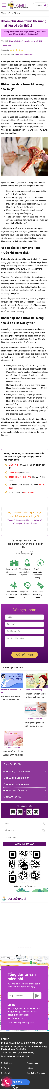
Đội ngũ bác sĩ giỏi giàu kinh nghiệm (24, 572)
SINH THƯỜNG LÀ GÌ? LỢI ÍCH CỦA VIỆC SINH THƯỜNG (13, 754)
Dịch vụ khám (32, 1063)
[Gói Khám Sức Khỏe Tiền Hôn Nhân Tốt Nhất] (12, 680)
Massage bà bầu (13, 797)
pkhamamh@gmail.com (18, 1056)
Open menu (4, 5)
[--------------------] (24, 922)
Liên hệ (7, 1073)
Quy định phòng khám (36, 1073)
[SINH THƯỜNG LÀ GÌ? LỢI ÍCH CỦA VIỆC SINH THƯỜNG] (13, 738)
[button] (17, 955)
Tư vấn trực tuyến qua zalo (25, 886)
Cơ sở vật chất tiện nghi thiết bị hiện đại (12, 572)
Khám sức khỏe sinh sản (17, 784)
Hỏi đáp (30, 1068)
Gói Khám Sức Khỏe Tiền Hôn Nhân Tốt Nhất (10, 699)
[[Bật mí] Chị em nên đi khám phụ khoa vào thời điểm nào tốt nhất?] (37, 680)
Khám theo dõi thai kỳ (33, 719)
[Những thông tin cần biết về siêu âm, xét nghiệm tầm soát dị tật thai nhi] (35, 709)
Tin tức (7, 1068)
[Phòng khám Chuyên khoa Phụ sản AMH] (19, 5)
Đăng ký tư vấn (24, 844)
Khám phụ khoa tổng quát (36, 690)
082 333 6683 (11, 1053)
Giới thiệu (8, 1063)
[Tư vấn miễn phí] (36, 995)
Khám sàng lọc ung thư (17, 778)
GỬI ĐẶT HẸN (24, 654)
